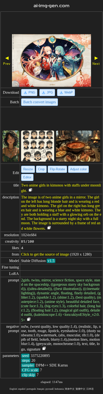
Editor (27, 177)
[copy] (30, 190)
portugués (31, 389)
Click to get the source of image (45, 254)
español (21, 389)
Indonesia (59, 389)
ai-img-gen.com (51, 5)
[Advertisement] (51, 23)
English (13, 389)
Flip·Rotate (57, 169)
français (40, 389)
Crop (41, 169)
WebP (68, 92)
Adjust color (78, 169)
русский (49, 389)
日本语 (90, 389)
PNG (32, 92)
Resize (28, 169)
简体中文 (69, 389)
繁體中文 (80, 389)
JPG (50, 92)
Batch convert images (39, 102)
